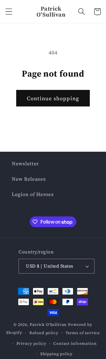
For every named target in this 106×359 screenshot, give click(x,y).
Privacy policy (31, 343)
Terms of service (83, 332)
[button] (9, 12)
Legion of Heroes (33, 194)
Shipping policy (56, 353)
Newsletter (25, 163)
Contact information (75, 343)
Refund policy (44, 332)
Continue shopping (53, 98)
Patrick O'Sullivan (48, 324)
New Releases (29, 179)
